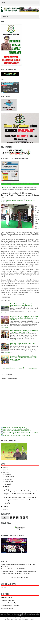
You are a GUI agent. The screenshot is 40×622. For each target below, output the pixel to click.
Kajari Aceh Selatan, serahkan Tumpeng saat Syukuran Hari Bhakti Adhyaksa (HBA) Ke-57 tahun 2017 (24, 318)
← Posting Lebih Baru (8, 368)
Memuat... (4, 587)
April (6, 503)
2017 (4, 472)
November (8, 476)
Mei (6, 489)
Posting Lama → (33, 368)
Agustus (7, 484)
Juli (6, 486)
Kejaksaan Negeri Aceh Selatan (21, 614)
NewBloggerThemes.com (28, 619)
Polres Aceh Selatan (7, 608)
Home (4, 187)
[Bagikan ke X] (7, 297)
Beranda (21, 368)
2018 (4, 470)
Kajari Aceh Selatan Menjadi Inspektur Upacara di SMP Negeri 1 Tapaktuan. (22, 304)
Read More (4, 313)
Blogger (25, 577)
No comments (11, 202)
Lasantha (31, 618)
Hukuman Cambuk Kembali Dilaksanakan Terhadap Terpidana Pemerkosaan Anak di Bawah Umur (20, 195)
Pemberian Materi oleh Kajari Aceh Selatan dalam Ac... (21, 497)
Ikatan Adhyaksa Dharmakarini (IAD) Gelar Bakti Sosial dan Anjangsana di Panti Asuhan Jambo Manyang (23, 357)
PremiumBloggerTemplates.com (13, 619)
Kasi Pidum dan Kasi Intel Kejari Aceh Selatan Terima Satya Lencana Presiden (24, 331)
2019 (4, 467)
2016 (4, 506)
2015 (4, 509)
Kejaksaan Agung (6, 597)
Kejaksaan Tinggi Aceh (8, 600)
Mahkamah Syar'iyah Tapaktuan (10, 603)
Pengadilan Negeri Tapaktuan (10, 605)
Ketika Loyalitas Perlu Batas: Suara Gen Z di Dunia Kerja (18, 564)
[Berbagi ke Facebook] (9, 297)
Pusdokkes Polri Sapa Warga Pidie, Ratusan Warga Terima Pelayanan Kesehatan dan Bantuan (19, 572)
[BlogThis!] (5, 297)
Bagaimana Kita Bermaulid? (9, 569)
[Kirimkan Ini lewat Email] (3, 297)
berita (9, 187)
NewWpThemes (14, 618)
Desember (8, 474)
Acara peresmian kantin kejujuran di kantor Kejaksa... (20, 500)
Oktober (7, 479)
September (8, 481)
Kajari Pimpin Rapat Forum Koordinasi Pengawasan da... (21, 491)
